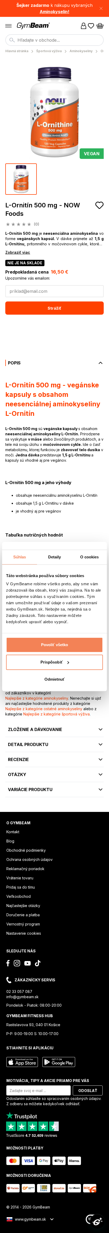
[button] (54, 8)
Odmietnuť (54, 679)
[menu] (8, 26)
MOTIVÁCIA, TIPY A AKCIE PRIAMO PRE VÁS (47, 1080)
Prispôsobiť (51, 662)
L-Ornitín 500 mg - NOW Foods (42, 209)
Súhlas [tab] (19, 557)
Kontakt (12, 832)
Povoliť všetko (54, 644)
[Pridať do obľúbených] (99, 205)
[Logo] (34, 26)
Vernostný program (23, 924)
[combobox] (54, 40)
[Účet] (83, 26)
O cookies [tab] (89, 557)
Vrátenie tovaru (19, 878)
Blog (10, 841)
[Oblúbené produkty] (91, 26)
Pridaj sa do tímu (20, 887)
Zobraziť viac (17, 252)
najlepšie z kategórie (36, 698)
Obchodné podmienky (26, 850)
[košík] (100, 26)
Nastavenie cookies (23, 933)
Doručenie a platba (23, 915)
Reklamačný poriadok (25, 868)
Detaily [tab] (54, 557)
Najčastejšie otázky (23, 905)
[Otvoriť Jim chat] (97, 1221)
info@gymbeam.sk (22, 997)
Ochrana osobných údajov (29, 859)
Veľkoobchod (18, 896)
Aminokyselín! (54, 11)
